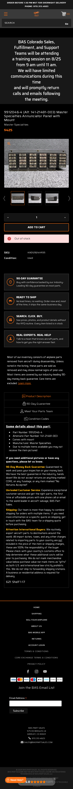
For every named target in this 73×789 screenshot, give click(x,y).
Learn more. (24, 383)
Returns (36, 638)
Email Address (18, 698)
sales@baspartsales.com (38, 742)
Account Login (36, 645)
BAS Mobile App (36, 632)
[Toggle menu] (10, 14)
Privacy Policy (36, 664)
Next (68, 198)
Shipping (37, 613)
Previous (4, 198)
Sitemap (36, 786)
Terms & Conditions (36, 651)
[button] (36, 752)
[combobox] (36, 23)
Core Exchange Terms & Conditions (36, 657)
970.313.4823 (40, 6)
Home (36, 607)
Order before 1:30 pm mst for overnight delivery (36, 2)
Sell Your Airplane (36, 619)
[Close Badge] (54, 779)
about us (36, 626)
